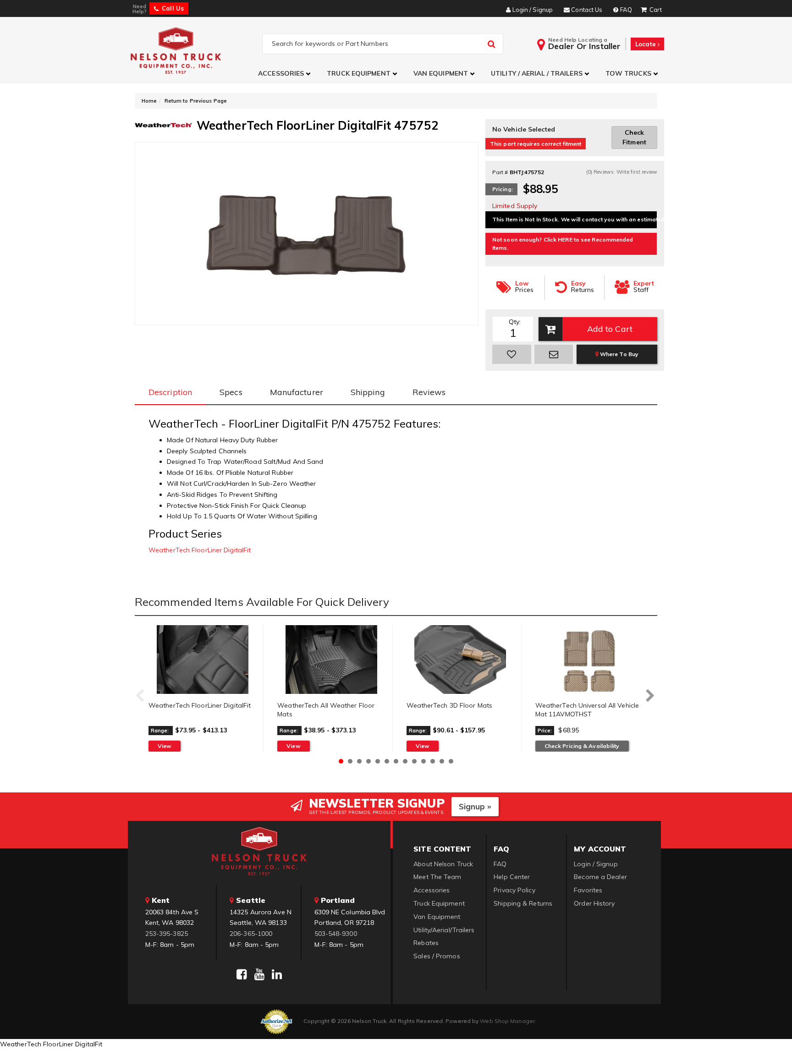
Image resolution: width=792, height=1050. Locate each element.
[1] (511, 354)
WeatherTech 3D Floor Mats (450, 705)
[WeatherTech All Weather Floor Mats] (331, 659)
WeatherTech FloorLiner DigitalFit (199, 550)
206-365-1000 (251, 933)
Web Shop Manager (507, 1020)
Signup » (475, 806)
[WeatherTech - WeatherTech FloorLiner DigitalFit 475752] (163, 124)
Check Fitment (634, 137)
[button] (285, 73)
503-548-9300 (335, 933)
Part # (500, 172)
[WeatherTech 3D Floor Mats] (460, 659)
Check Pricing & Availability (582, 745)
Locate (646, 44)
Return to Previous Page (196, 101)
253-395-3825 (166, 933)
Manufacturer (296, 392)
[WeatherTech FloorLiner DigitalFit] (202, 659)
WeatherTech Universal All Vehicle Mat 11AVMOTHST (587, 710)
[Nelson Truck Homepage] (195, 50)
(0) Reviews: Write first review (621, 172)
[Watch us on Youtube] (259, 974)
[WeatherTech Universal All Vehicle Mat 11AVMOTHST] (589, 659)
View (164, 745)
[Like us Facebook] (241, 974)
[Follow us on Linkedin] (277, 974)
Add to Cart (609, 329)
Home (149, 101)
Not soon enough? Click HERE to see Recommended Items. (562, 243)
